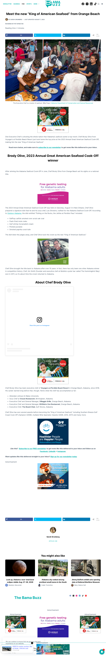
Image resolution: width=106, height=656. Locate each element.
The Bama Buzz (27, 597)
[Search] (98, 4)
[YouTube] (86, 595)
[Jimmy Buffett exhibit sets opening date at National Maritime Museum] (86, 568)
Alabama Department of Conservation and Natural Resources (72, 103)
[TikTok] (95, 4)
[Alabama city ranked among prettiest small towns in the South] (53, 568)
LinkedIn (52, 451)
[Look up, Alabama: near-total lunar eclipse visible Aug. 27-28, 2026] (20, 568)
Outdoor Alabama (14, 213)
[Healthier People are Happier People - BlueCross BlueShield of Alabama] (53, 432)
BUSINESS (17, 4)
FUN (23, 4)
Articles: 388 (53, 541)
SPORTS (29, 4)
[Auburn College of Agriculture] (53, 476)
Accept (10, 648)
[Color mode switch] (102, 4)
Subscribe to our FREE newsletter (32, 449)
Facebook (44, 451)
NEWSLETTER (7, 4)
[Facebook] (83, 4)
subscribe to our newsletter (49, 147)
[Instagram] (87, 4)
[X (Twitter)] (73, 595)
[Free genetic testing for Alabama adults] (53, 191)
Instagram (61, 451)
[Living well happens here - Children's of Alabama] (53, 120)
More (35, 4)
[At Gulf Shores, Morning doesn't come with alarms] (53, 649)
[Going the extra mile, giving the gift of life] (53, 251)
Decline (19, 648)
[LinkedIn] (91, 4)
